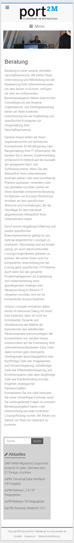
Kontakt (18, 536)
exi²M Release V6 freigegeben (25, 501)
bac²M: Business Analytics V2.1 (25, 508)
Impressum (30, 536)
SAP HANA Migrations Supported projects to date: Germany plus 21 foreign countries (26, 468)
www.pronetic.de (58, 531)
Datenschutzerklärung (49, 536)
